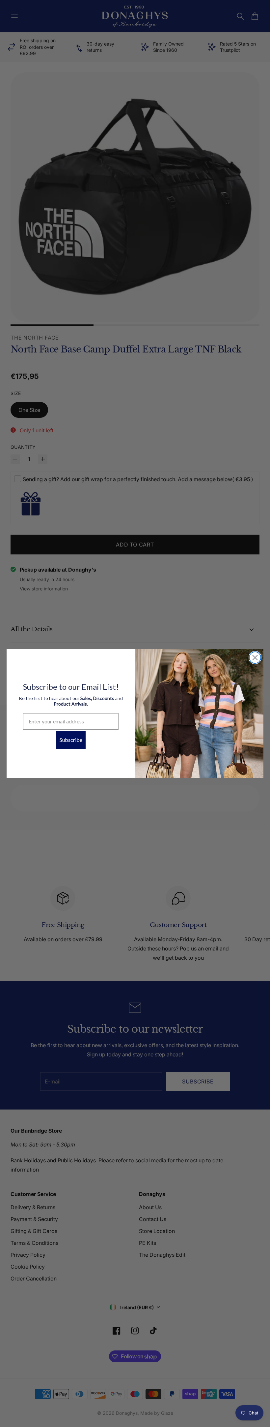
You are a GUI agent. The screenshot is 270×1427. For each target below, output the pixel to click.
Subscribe (71, 740)
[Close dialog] (255, 657)
